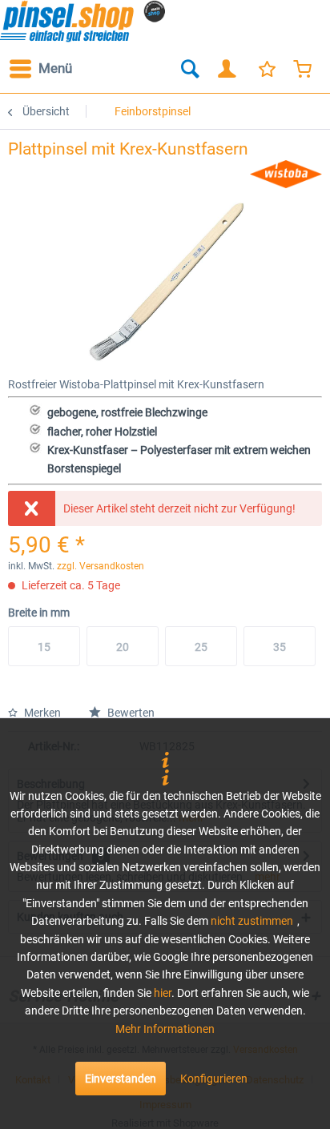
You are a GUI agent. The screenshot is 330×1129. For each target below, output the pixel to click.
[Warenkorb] (304, 69)
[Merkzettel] (266, 69)
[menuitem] (40, 69)
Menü (55, 68)
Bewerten (130, 712)
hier (162, 992)
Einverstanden (120, 1078)
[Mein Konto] (227, 69)
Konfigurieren (214, 1078)
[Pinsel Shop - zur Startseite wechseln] (82, 21)
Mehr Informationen (165, 1029)
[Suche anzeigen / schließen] (189, 69)
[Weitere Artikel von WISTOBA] (286, 174)
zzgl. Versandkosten (100, 566)
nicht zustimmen (252, 920)
